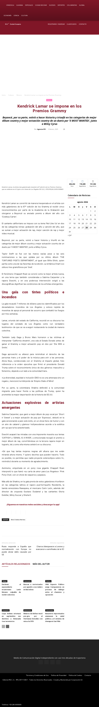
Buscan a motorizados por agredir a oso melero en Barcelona (32, 587)
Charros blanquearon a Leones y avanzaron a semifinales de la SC (50, 547)
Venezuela (10, 5)
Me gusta (72, 181)
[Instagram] (86, 31)
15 (91, 219)
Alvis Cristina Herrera (18, 520)
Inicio (4, 95)
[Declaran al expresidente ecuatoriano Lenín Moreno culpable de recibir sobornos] (11, 575)
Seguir (82, 181)
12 (79, 219)
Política (48, 581)
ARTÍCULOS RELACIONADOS (16, 564)
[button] (93, 5)
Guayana (19, 5)
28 (87, 227)
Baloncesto (27, 610)
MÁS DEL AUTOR (41, 564)
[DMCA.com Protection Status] (21, 700)
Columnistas (72, 5)
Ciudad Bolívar (41, 5)
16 (95, 219)
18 (74, 223)
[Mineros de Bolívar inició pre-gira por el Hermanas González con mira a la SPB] (32, 604)
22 (91, 223)
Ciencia (16, 15)
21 (87, 223)
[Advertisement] (49, 73)
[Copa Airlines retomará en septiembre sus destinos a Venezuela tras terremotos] (11, 604)
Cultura (24, 15)
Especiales (29, 5)
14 (87, 219)
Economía (7, 15)
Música (19, 95)
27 (83, 227)
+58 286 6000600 (15, 705)
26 (79, 227)
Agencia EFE (41, 129)
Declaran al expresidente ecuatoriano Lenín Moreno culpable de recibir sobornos (11, 589)
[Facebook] (82, 31)
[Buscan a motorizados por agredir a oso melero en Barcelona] (32, 575)
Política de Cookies (75, 675)
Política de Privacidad (58, 675)
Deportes (61, 5)
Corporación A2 (76, 680)
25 (74, 227)
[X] (90, 31)
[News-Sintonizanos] (82, 172)
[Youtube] (94, 31)
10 (70, 219)
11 (74, 219)
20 (83, 223)
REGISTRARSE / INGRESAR (56, 24)
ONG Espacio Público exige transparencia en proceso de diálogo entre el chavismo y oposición (54, 589)
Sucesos (52, 5)
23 (95, 223)
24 (70, 227)
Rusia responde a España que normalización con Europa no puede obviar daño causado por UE (16, 550)
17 (70, 223)
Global (82, 5)
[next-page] (7, 626)
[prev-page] (3, 626)
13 (83, 219)
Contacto (82, 24)
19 (79, 223)
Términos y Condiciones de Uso (37, 675)
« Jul (69, 235)
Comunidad (49, 610)
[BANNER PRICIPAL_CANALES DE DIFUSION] (49, 45)
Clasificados (71, 24)
